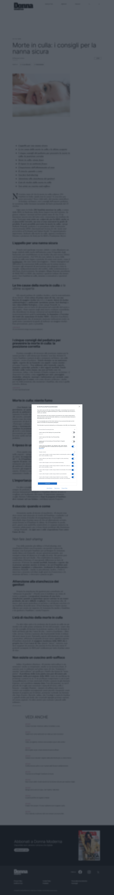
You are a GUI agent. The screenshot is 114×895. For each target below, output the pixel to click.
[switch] (73, 432)
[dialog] (57, 447)
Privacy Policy (64, 488)
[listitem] (57, 429)
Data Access (57, 488)
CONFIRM (47, 483)
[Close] (80, 407)
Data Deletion (49, 488)
